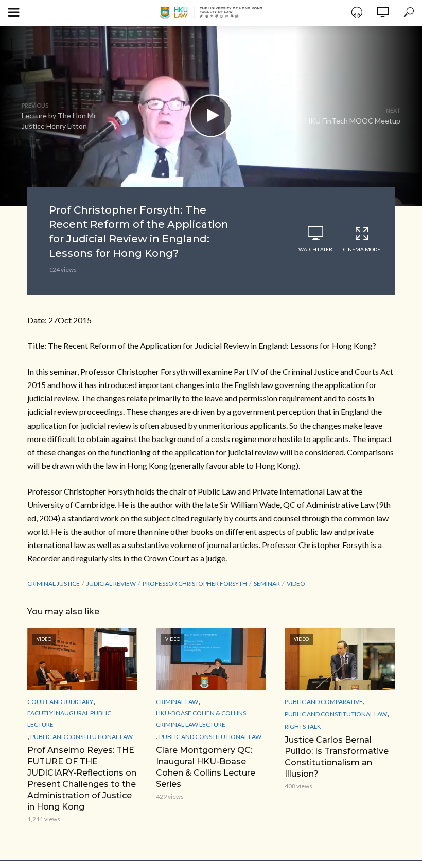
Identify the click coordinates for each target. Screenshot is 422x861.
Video (296, 583)
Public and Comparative (324, 702)
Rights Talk (303, 726)
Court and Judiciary (60, 702)
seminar (267, 583)
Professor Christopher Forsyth (195, 583)
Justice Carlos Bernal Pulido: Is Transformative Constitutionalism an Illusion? (337, 757)
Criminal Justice (53, 583)
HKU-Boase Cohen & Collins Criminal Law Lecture (201, 718)
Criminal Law (177, 702)
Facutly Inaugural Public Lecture (69, 718)
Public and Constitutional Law (81, 737)
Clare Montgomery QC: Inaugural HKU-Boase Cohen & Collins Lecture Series (205, 767)
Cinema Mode (361, 249)
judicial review (111, 583)
